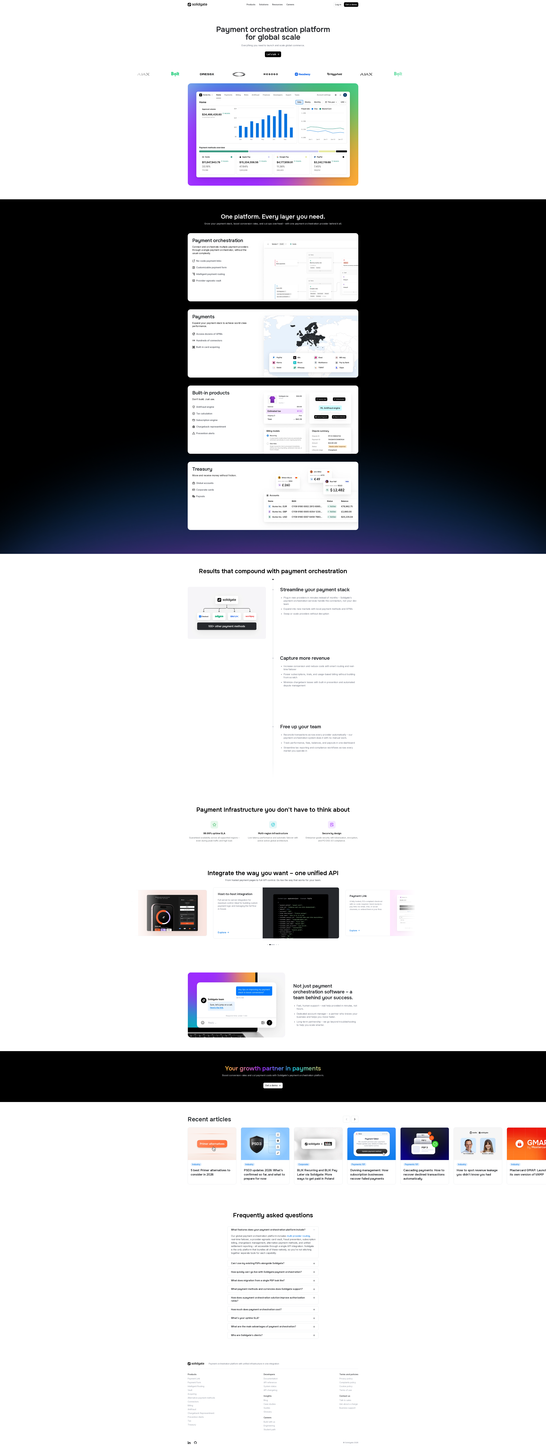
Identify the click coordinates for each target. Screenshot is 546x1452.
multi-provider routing (298, 1235)
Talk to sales (345, 1400)
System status (270, 1386)
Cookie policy (345, 1386)
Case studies (270, 1404)
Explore (219, 932)
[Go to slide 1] (270, 944)
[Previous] (346, 1119)
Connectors (193, 1401)
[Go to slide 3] (276, 944)
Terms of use (345, 1390)
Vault (190, 1390)
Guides (267, 1408)
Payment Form (194, 1382)
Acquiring (192, 1394)
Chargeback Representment (201, 1413)
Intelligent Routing (196, 1386)
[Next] (354, 1119)
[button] (273, 74)
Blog (266, 1400)
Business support (347, 1408)
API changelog (270, 1390)
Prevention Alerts (196, 1417)
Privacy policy (346, 1378)
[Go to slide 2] (274, 944)
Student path (270, 1429)
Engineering (269, 1425)
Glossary (268, 1411)
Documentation (271, 1378)
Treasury (192, 1424)
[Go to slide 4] (278, 944)
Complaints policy (347, 1382)
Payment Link (194, 1378)
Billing (190, 1405)
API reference (270, 1382)
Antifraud (192, 1409)
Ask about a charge (348, 1404)
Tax (189, 1421)
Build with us (269, 1422)
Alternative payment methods (201, 1398)
